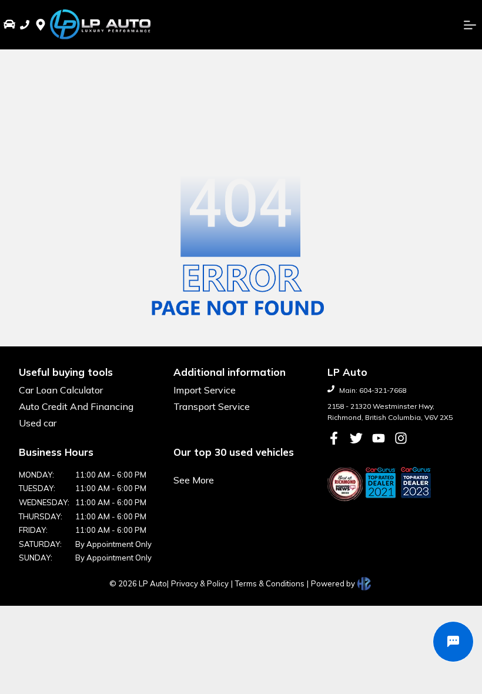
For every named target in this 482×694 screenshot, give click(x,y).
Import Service (204, 390)
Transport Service (211, 406)
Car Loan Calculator (61, 390)
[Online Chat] (453, 641)
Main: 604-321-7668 (372, 390)
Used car (37, 423)
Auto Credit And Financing (76, 406)
